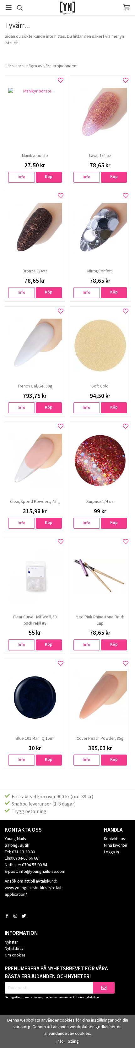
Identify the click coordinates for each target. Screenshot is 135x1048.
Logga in (111, 852)
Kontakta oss (115, 838)
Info (21, 177)
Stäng (73, 1041)
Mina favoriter (115, 845)
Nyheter (11, 942)
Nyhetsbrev (14, 948)
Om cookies (15, 955)
